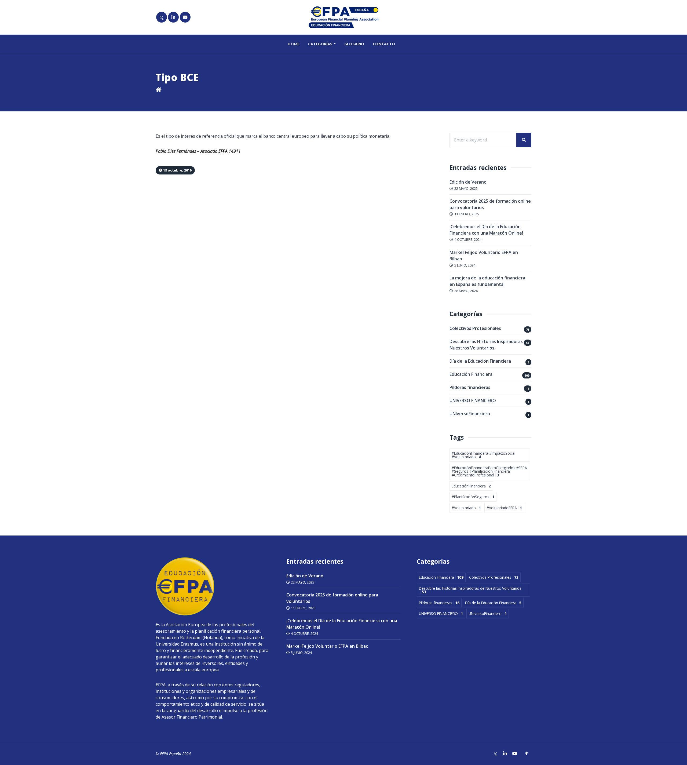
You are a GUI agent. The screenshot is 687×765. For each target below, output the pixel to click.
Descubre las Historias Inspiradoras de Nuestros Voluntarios (489, 344)
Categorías (320, 43)
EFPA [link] (223, 151)
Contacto (384, 43)
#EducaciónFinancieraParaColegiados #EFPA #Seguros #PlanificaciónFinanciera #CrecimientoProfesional (489, 471)
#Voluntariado (466, 507)
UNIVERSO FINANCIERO (473, 400)
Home (293, 43)
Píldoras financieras (470, 387)
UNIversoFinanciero (470, 414)
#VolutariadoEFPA (504, 507)
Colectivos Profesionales (475, 328)
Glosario (354, 43)
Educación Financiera (471, 374)
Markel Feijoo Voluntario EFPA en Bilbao (327, 646)
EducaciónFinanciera (471, 486)
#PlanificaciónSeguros (473, 496)
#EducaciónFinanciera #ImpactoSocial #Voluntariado (483, 455)
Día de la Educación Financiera (480, 361)
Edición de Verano (468, 182)
